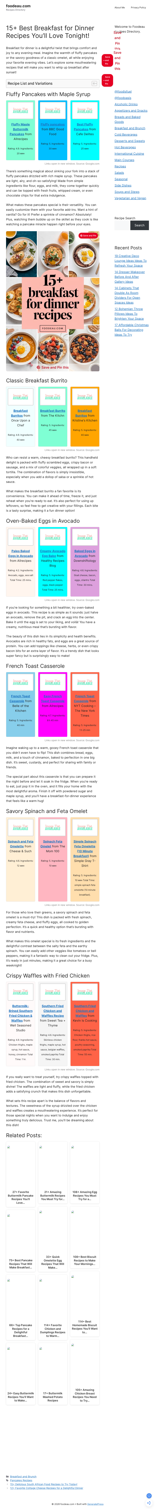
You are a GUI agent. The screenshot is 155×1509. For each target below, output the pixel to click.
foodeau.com (18, 6)
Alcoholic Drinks (126, 104)
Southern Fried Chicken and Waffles (85, 1011)
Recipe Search (125, 218)
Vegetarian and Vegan (130, 198)
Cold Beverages (126, 134)
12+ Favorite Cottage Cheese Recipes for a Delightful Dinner (46, 1488)
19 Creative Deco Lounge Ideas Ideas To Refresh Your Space (131, 260)
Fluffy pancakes (53, 124)
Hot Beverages (125, 147)
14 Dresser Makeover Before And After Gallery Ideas (130, 276)
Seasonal (121, 179)
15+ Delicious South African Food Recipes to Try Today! (43, 1484)
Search (140, 225)
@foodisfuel (123, 91)
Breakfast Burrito (52, 411)
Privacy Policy (138, 7)
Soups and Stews (127, 192)
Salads (119, 173)
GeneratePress (95, 1504)
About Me (120, 7)
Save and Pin (89, 235)
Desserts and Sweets (130, 141)
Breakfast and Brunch (23, 1476)
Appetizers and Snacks (131, 110)
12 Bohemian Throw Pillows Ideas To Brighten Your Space (129, 313)
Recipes (120, 166)
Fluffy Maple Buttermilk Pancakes (20, 129)
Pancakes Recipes (21, 1480)
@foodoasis (123, 98)
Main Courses (124, 160)
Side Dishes (123, 185)
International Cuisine (129, 153)
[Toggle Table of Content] (92, 83)
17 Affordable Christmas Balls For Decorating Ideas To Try (132, 329)
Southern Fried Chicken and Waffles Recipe (52, 1011)
